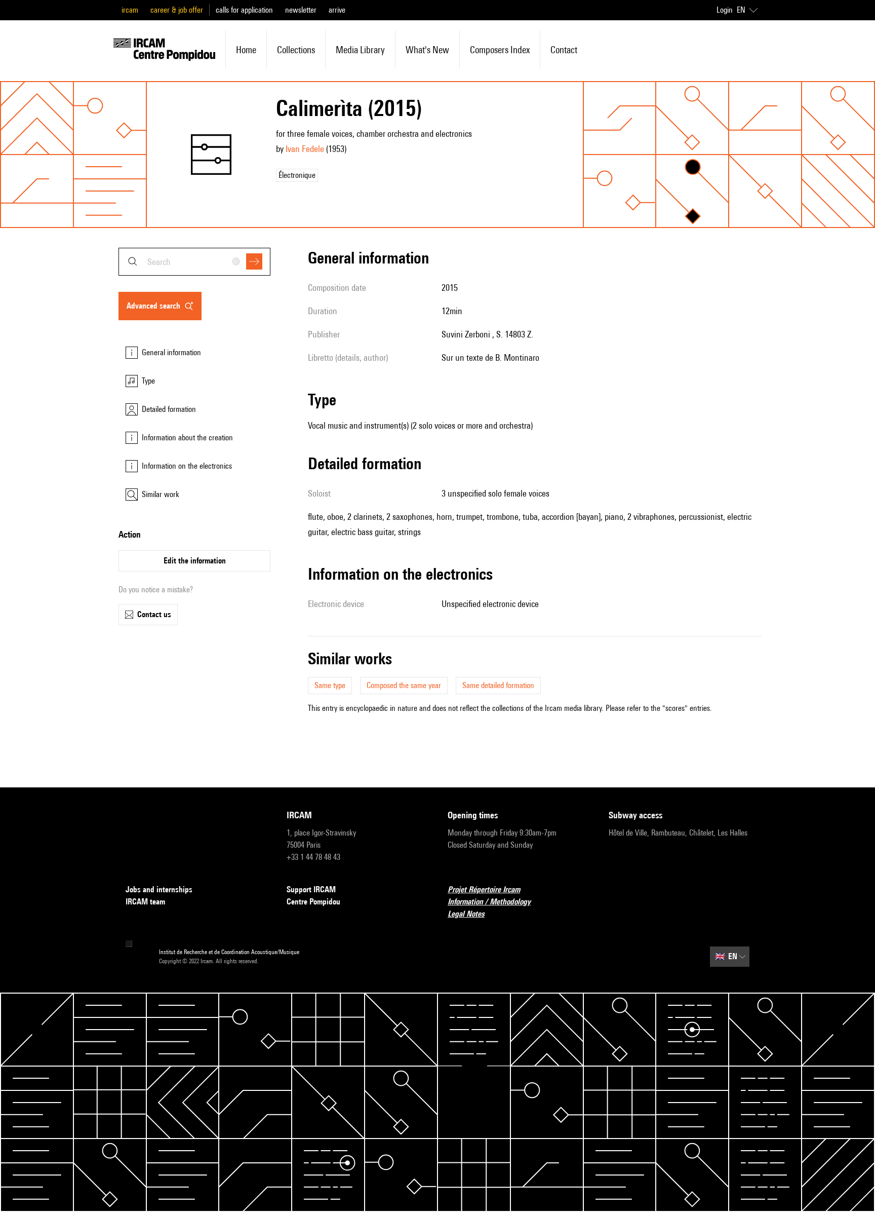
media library (360, 49)
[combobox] (194, 262)
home (246, 49)
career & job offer (176, 10)
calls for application (244, 10)
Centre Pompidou (313, 901)
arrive (337, 10)
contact (563, 49)
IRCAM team (145, 901)
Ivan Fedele (305, 148)
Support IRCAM (311, 889)
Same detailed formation (498, 685)
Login (725, 10)
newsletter (300, 10)
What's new (427, 49)
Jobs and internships (159, 889)
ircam (130, 10)
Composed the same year (404, 685)
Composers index (500, 49)
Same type (329, 685)
